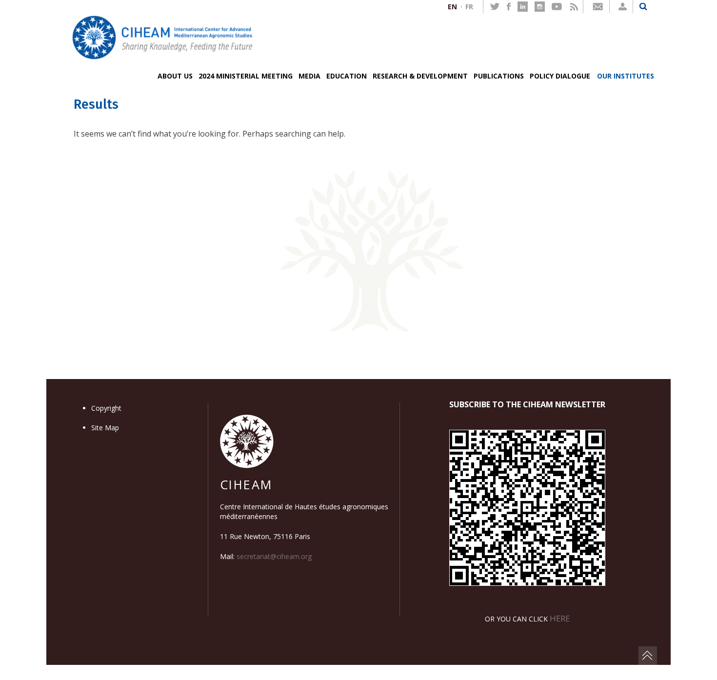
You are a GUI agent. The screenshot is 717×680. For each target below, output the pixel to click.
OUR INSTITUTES (625, 75)
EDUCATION (346, 75)
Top (647, 655)
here (560, 618)
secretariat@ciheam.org (274, 556)
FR (469, 6)
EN (452, 6)
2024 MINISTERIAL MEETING (246, 75)
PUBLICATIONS (499, 75)
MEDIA (309, 75)
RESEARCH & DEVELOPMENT (420, 75)
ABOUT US (175, 75)
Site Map (105, 427)
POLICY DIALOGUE (560, 75)
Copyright (106, 408)
